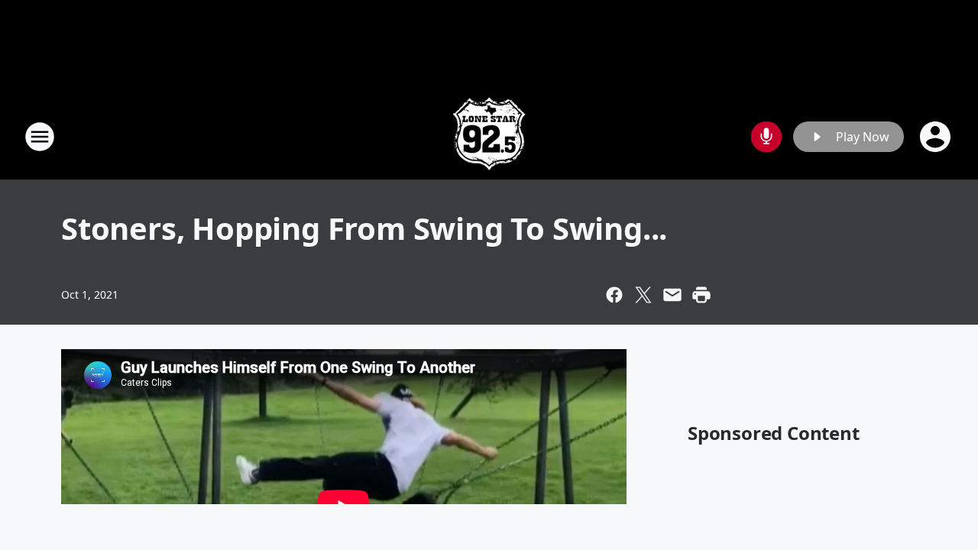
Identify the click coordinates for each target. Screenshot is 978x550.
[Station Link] (489, 136)
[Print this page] (701, 295)
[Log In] (937, 136)
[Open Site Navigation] (39, 136)
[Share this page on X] (643, 295)
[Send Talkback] (766, 136)
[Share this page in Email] (672, 295)
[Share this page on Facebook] (614, 295)
